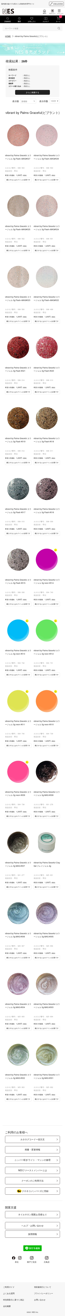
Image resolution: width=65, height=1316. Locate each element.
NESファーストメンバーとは (32, 1170)
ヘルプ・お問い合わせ (32, 1225)
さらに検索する (32, 92)
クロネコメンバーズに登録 (35, 1191)
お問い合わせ (39, 1299)
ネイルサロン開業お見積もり (32, 1214)
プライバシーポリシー (43, 1293)
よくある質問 (9, 1293)
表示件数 (43, 101)
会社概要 (7, 1306)
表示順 (15, 101)
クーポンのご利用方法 (32, 1180)
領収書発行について (42, 1287)
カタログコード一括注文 (32, 1139)
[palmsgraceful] (32, 49)
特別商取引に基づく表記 (13, 1299)
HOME (8, 36)
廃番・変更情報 (32, 1149)
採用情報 (32, 1234)
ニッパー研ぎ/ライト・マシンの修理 (32, 1159)
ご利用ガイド (9, 1287)
